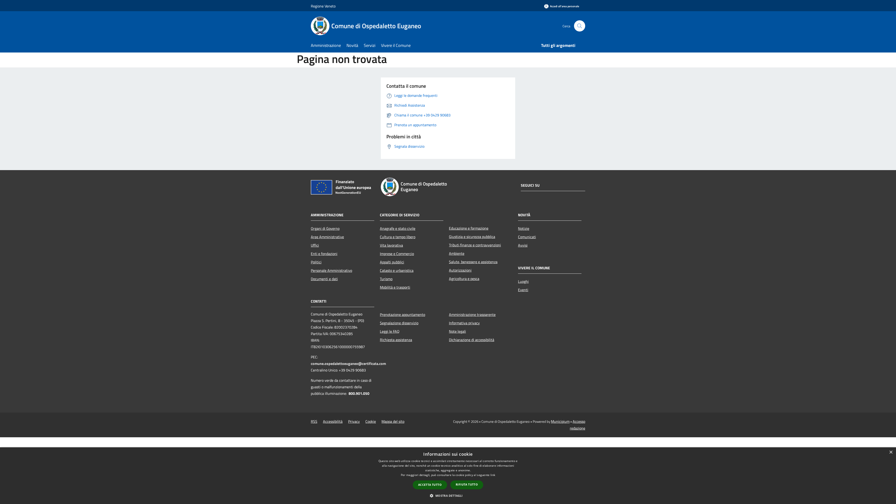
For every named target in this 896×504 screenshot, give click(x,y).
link (492, 475)
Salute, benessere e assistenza (473, 262)
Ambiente (456, 253)
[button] (447, 495)
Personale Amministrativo (331, 270)
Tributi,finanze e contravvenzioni (475, 245)
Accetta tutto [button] (430, 485)
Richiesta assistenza (396, 340)
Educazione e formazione (468, 228)
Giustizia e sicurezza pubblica (472, 236)
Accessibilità (333, 421)
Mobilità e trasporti (395, 287)
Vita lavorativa (391, 245)
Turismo (386, 279)
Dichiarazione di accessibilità (471, 340)
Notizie (523, 228)
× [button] (890, 452)
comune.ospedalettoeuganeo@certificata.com (348, 363)
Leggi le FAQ (389, 331)
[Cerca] (579, 26)
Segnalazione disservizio (399, 323)
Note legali (457, 331)
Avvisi (523, 245)
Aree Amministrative (327, 237)
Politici (316, 262)
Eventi (523, 290)
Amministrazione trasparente (472, 314)
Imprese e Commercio (397, 253)
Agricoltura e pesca (464, 278)
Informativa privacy (464, 323)
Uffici (315, 245)
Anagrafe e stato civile (397, 228)
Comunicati (527, 237)
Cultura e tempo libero (397, 237)
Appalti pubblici (392, 262)
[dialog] (448, 475)
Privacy (354, 421)
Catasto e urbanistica (396, 270)
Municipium (560, 421)
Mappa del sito (393, 421)
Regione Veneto (323, 6)
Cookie (370, 421)
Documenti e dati (324, 279)
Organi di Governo (325, 228)
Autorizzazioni (460, 270)
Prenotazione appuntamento (402, 314)
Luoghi (523, 281)
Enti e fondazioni (324, 253)
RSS (314, 421)
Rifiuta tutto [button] (467, 484)
